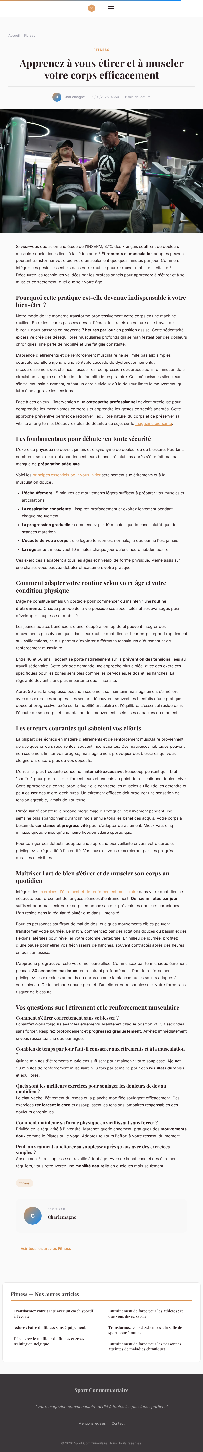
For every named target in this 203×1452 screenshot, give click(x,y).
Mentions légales (92, 1423)
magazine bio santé (153, 423)
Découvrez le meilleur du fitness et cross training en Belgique (49, 1341)
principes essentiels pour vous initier (67, 474)
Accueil (14, 35)
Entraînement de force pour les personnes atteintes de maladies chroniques (144, 1346)
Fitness (29, 35)
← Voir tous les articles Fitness (43, 1248)
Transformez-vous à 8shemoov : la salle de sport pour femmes (145, 1330)
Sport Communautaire (101, 1390)
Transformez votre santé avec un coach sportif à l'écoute (53, 1313)
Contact (118, 1423)
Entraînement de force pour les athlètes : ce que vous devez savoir (146, 1313)
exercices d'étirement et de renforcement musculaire (88, 891)
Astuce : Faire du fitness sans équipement (49, 1327)
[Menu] (111, 8)
